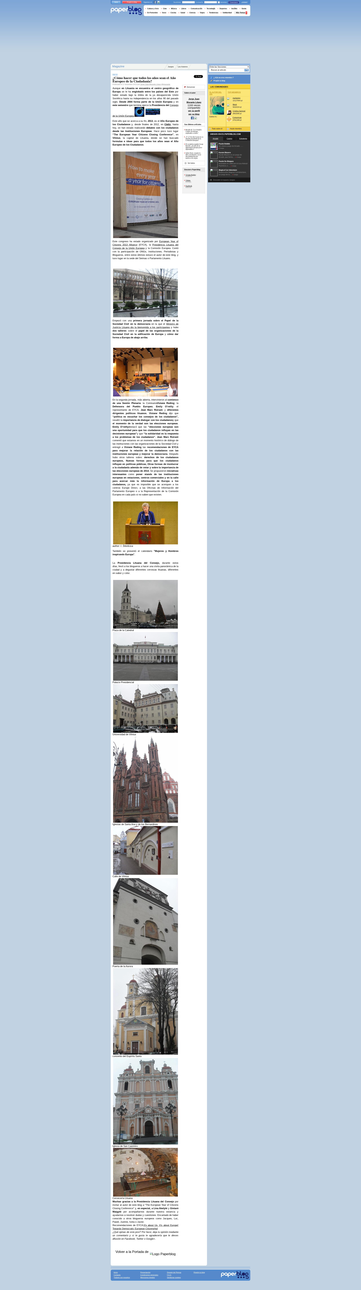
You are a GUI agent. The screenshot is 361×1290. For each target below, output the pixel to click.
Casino (229, 139)
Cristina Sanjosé (239, 111)
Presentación (145, 1272)
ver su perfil (194, 111)
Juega (222, 148)
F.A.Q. (169, 1275)
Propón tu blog (219, 81)
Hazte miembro (236, 129)
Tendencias (213, 13)
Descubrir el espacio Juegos (224, 180)
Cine (165, 9)
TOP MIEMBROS (234, 92)
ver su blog (193, 114)
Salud (182, 13)
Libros (183, 9)
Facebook (189, 186)
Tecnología (211, 9)
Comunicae (237, 118)
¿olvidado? (244, 2)
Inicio (116, 2)
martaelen (236, 98)
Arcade (215, 139)
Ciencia (192, 13)
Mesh (235, 105)
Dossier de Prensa (174, 1272)
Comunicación (196, 9)
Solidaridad (227, 13)
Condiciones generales (149, 1275)
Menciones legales (147, 1278)
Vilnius (188, 180)
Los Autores (183, 67)
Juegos (171, 67)
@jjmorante (165, 84)
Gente (244, 9)
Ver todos (191, 163)
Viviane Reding (191, 175)
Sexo (164, 13)
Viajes (202, 13)
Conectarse (234, 2)
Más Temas (240, 13)
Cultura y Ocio (153, 9)
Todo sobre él (217, 129)
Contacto (117, 1275)
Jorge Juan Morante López (150, 84)
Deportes (223, 9)
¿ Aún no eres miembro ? (223, 78)
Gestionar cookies (174, 1278)
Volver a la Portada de (132, 1252)
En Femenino (152, 13)
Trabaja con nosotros (122, 1278)
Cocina (173, 13)
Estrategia (243, 139)
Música (174, 9)
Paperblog (126, 10)
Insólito (234, 9)
